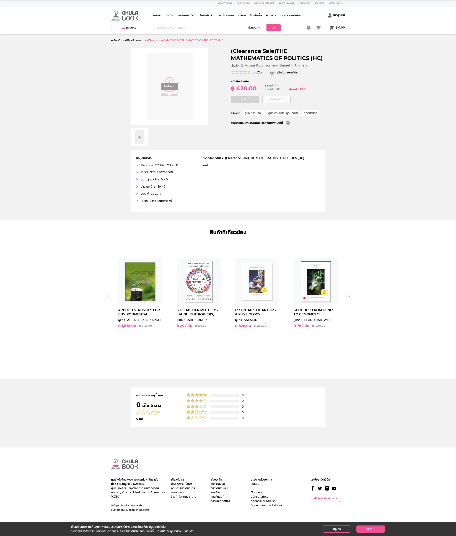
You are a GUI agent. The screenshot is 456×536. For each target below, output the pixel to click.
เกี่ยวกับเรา (177, 479)
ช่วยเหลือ (216, 479)
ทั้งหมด (252, 27)
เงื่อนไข (255, 484)
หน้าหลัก (116, 40)
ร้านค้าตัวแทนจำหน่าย (183, 496)
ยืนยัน (370, 529)
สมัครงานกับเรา (260, 496)
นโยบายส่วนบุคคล (261, 479)
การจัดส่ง (216, 492)
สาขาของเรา (178, 492)
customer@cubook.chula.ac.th (130, 509)
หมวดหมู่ (131, 27)
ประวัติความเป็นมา (181, 484)
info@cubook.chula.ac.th (126, 505)
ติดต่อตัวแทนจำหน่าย (263, 501)
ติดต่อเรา (256, 492)
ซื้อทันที (245, 99)
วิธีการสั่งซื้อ (218, 484)
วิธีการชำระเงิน (219, 488)
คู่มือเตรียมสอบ (254, 113)
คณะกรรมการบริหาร (183, 488)
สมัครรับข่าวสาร (327, 498)
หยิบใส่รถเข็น (276, 99)
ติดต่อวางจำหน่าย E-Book (267, 505)
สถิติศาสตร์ (310, 113)
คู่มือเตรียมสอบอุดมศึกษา (283, 113)
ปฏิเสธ (337, 529)
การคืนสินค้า (218, 496)
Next (349, 296)
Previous (107, 296)
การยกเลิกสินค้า (220, 501)
